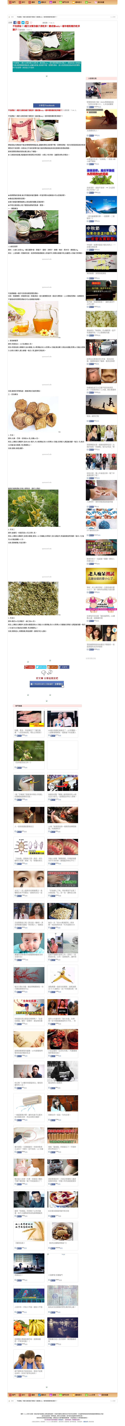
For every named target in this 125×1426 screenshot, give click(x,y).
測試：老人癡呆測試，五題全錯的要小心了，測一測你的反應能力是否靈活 (101, 590)
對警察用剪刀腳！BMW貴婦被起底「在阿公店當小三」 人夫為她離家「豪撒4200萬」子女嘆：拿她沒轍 (100, 104)
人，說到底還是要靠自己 (24, 827)
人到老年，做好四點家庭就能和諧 (100, 502)
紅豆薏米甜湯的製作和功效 (58, 1211)
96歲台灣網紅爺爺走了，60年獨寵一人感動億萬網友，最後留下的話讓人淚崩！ (62, 732)
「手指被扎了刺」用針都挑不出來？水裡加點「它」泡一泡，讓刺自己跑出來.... (62, 893)
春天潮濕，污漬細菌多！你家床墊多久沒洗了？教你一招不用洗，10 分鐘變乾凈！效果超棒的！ (29, 1149)
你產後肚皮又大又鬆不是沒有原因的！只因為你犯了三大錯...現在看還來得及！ (101, 390)
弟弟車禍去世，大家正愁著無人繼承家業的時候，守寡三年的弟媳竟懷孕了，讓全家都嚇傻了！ (62, 1181)
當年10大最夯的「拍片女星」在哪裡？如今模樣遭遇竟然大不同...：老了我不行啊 (62, 1021)
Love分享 (112, 17)
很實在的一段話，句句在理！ (59, 1115)
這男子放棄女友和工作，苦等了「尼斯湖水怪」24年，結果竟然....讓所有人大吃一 (62, 957)
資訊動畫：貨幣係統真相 (96, 273)
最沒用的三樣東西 (55, 1083)
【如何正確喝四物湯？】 (57, 1243)
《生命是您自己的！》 (23, 762)
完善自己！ (19, 1275)
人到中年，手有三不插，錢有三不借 (28, 1307)
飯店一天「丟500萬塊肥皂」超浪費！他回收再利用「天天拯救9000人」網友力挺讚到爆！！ (61, 925)
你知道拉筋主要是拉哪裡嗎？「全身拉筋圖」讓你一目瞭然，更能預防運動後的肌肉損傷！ (28, 1021)
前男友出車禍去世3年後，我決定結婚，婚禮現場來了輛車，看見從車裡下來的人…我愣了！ (101, 361)
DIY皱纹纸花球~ (93, 530)
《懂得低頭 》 (20, 1243)
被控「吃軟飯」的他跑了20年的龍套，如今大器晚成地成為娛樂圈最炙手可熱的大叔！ (28, 1213)
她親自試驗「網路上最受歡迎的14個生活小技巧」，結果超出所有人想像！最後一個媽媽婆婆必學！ (62, 797)
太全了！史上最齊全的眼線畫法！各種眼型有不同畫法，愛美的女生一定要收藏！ (28, 893)
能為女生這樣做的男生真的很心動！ (62, 1307)
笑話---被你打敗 (93, 416)
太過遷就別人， (93, 131)
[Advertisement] (62, 10)
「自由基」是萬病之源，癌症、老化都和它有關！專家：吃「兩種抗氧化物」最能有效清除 (28, 861)
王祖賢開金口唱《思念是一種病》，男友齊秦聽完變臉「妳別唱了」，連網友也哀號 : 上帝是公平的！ (29, 925)
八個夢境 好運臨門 (55, 1275)
